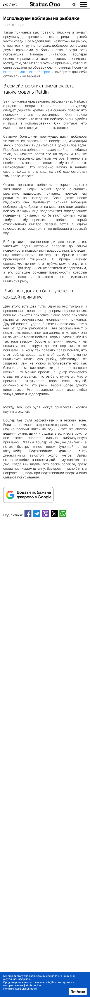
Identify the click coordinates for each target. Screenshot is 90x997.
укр (5, 4)
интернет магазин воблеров (26, 72)
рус (14, 4)
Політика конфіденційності (20, 988)
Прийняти (78, 991)
